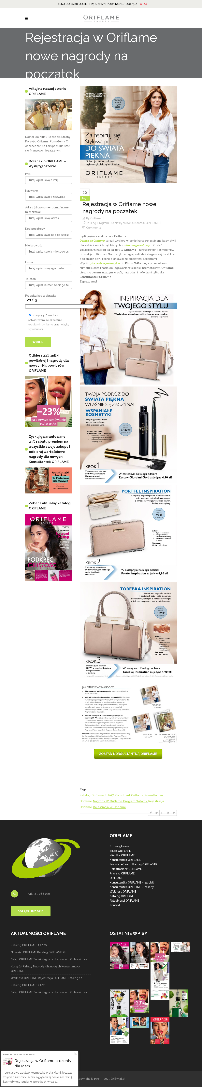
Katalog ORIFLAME (122, 896)
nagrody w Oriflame (107, 801)
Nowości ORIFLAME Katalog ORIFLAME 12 (38, 952)
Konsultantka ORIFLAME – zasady (132, 887)
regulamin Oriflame (40, 324)
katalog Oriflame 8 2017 (97, 795)
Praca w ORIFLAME (122, 873)
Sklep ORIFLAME (120, 850)
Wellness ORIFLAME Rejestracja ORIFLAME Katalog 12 (46, 978)
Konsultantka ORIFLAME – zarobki (132, 882)
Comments (93, 227)
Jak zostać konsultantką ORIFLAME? (133, 864)
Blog (93, 223)
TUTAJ (142, 4)
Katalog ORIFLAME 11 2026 (29, 985)
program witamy (135, 801)
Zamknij (76, 1053)
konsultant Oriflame (129, 795)
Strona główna (119, 846)
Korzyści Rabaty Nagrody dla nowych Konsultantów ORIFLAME (45, 969)
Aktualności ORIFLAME (124, 900)
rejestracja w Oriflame (109, 807)
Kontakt (115, 905)
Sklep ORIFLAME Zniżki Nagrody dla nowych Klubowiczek (49, 959)
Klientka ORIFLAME (122, 855)
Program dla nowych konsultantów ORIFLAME (128, 223)
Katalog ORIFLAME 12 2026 (29, 945)
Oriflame (96, 218)
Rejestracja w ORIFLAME (126, 869)
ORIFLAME (116, 878)
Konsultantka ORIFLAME (125, 859)
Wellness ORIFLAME (123, 891)
